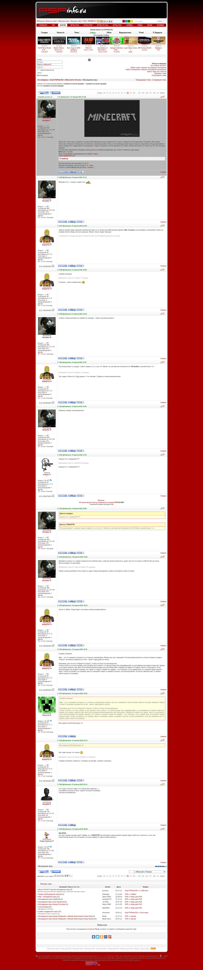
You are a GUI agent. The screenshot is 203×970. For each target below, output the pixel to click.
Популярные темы (159, 75)
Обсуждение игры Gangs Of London (52, 904)
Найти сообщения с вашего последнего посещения (146, 69)
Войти (40, 73)
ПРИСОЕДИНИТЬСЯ (67, 156)
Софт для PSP (89, 949)
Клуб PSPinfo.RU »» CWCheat (136, 891)
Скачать (90, 167)
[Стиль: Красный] (123, 21)
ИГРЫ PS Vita (102, 25)
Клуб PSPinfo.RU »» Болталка (136, 913)
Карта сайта (145, 949)
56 (47, 252)
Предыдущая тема (143, 80)
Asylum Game (102, 52)
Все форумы (43, 80)
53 (47, 723)
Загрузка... (101, 500)
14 (139, 93)
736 (48, 811)
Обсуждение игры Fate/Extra (49, 899)
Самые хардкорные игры (48, 912)
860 (48, 128)
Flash (141, 33)
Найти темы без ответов (156, 72)
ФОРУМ (63, 25)
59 (47, 815)
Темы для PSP (101, 949)
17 (150, 93)
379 (47, 131)
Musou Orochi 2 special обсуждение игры (54, 890)
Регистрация (42, 75)
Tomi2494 (117, 52)
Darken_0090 (88, 50)
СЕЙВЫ (129, 25)
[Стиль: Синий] (126, 21)
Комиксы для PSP (126, 949)
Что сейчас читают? (158, 65)
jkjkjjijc (130, 52)
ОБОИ (149, 25)
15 (143, 93)
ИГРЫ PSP (88, 25)
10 (134, 93)
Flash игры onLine (53, 949)
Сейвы (93, 33)
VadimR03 (44, 52)
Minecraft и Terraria (73, 80)
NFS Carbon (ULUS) (144, 48)
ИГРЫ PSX (117, 25)
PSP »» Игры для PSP (133, 897)
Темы (76, 33)
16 (147, 93)
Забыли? (47, 65)
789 (48, 849)
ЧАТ (53, 25)
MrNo (158, 50)
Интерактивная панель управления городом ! (101, 502)
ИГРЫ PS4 (74, 25)
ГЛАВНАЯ (43, 25)
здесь (96, 154)
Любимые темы (160, 73)
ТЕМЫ (140, 25)
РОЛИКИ (160, 25)
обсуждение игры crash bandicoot (51, 902)
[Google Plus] (109, 936)
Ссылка (69, 152)
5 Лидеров (157, 33)
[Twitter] (97, 936)
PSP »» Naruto (130, 916)
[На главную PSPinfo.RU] (101, 5)
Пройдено (158, 48)
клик (91, 165)
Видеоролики (125, 33)
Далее (162, 93)
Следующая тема (159, 80)
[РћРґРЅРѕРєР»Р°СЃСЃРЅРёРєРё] (101, 936)
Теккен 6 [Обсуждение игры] (49, 894)
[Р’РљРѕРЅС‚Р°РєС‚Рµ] (93, 936)
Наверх (163, 172)
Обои (109, 33)
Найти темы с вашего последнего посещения (148, 68)
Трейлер (64, 159)
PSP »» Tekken (130, 894)
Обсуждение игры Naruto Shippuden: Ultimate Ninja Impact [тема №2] (65, 919)
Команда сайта (76, 21)
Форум (136, 949)
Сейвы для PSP (113, 949)
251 (47, 852)
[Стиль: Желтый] (131, 21)
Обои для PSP (77, 949)
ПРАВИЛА (91, 21)
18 (154, 93)
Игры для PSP (66, 949)
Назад (99, 93)
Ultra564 (144, 50)
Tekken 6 (88, 48)
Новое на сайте (51, 21)
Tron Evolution (43, 907)
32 (47, 482)
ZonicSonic (73, 52)
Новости (60, 33)
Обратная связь (63, 21)
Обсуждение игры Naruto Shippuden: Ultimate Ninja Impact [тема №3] (65, 916)
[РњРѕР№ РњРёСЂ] (105, 936)
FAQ (84, 21)
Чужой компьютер (47, 70)
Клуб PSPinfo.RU (57, 80)
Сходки (44, 33)
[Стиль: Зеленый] (129, 21)
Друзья (40, 135)
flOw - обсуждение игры (47, 897)
